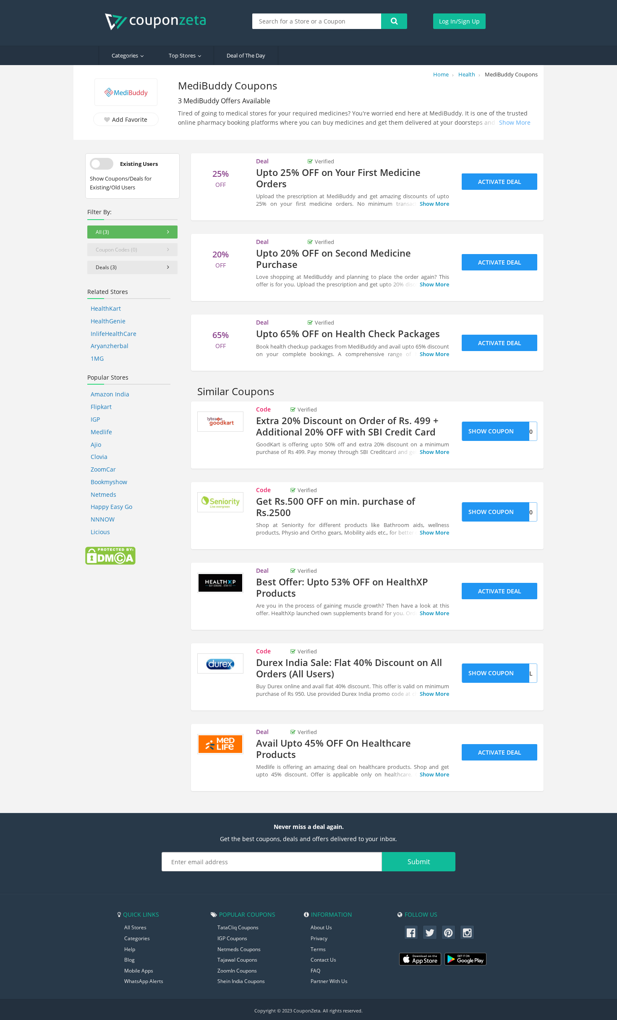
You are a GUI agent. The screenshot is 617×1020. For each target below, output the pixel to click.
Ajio (96, 444)
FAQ (315, 970)
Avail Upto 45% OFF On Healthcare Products (333, 748)
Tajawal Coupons (237, 959)
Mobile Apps (138, 970)
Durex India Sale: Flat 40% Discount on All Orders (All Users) (349, 667)
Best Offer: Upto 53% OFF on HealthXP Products (342, 587)
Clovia (99, 457)
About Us (321, 927)
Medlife (101, 432)
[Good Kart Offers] (220, 422)
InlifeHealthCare (113, 334)
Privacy (319, 938)
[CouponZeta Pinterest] (449, 932)
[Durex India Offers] (220, 663)
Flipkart (101, 407)
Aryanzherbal (109, 346)
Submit (419, 861)
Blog (129, 959)
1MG (97, 358)
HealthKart (106, 308)
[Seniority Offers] (220, 502)
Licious (100, 532)
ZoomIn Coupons (237, 970)
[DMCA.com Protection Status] (110, 555)
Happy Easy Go (111, 507)
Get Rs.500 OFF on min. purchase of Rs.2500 (335, 506)
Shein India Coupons (241, 981)
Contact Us (323, 959)
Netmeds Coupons (239, 949)
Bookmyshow (109, 482)
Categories (125, 55)
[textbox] (317, 21)
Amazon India (110, 394)
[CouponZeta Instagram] (467, 932)
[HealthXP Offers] (220, 583)
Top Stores (182, 55)
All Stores (135, 927)
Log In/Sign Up (459, 21)
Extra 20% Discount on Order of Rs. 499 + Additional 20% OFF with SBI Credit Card (347, 426)
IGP (95, 419)
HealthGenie (108, 321)
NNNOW (103, 519)
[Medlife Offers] (220, 744)
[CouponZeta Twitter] (430, 932)
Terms (318, 949)
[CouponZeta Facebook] (411, 932)
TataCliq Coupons (238, 927)
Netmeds (103, 494)
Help (129, 949)
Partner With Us (329, 981)
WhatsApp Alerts (143, 981)
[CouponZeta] (159, 21)
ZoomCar (103, 469)
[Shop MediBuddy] (125, 93)
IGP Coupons (232, 938)
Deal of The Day (246, 55)
